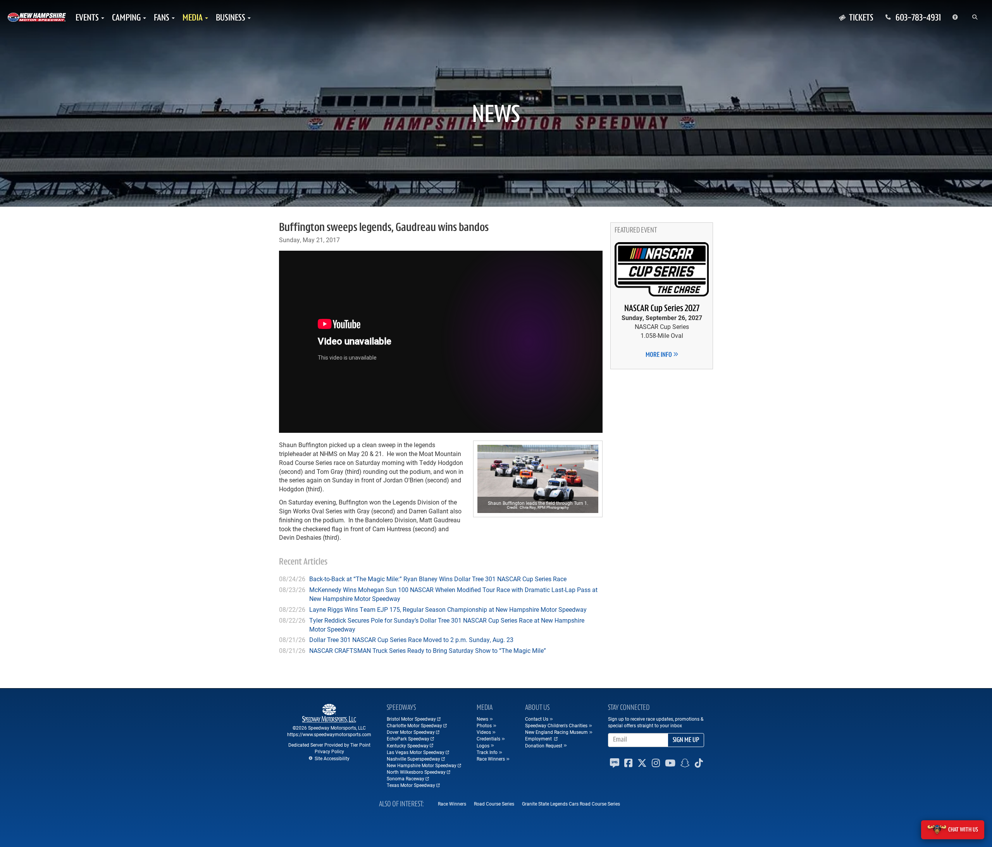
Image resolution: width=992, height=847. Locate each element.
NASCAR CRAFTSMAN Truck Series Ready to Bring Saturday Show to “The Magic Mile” (427, 650)
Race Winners (452, 804)
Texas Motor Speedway (411, 785)
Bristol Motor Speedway (411, 719)
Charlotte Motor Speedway (414, 725)
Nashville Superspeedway (413, 759)
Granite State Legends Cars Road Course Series (571, 804)
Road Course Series (494, 804)
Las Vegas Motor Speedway (415, 752)
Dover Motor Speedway (411, 732)
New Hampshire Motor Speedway (421, 765)
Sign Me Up (686, 740)
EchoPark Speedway (408, 738)
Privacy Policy (329, 751)
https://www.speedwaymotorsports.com (329, 734)
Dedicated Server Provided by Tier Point (329, 745)
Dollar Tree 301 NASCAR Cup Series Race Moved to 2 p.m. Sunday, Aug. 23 (411, 639)
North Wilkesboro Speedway (416, 772)
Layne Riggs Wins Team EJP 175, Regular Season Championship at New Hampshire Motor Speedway (448, 609)
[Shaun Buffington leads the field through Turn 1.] (538, 479)
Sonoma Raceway (405, 778)
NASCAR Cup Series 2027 (661, 308)
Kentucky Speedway (408, 745)
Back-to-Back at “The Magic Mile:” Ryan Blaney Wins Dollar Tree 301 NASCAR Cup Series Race (438, 579)
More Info (659, 355)
